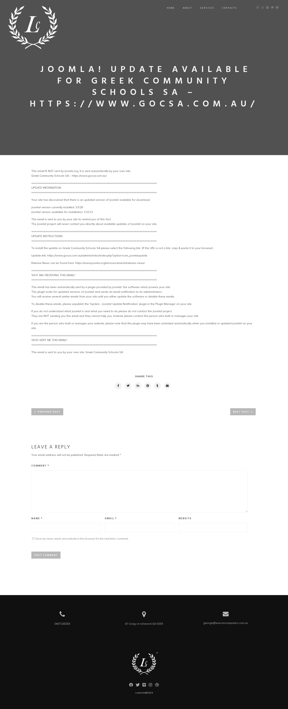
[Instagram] (150, 686)
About (187, 8)
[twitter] (127, 385)
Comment (40, 466)
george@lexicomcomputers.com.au (225, 623)
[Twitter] (137, 686)
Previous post (49, 412)
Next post (241, 412)
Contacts (229, 8)
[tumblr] (157, 385)
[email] (167, 385)
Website (185, 518)
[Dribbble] (157, 686)
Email (111, 518)
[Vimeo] (144, 686)
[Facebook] (131, 686)
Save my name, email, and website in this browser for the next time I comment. (82, 538)
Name (37, 518)
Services (207, 8)
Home (171, 8)
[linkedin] (137, 385)
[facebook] (118, 385)
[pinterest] (147, 385)
